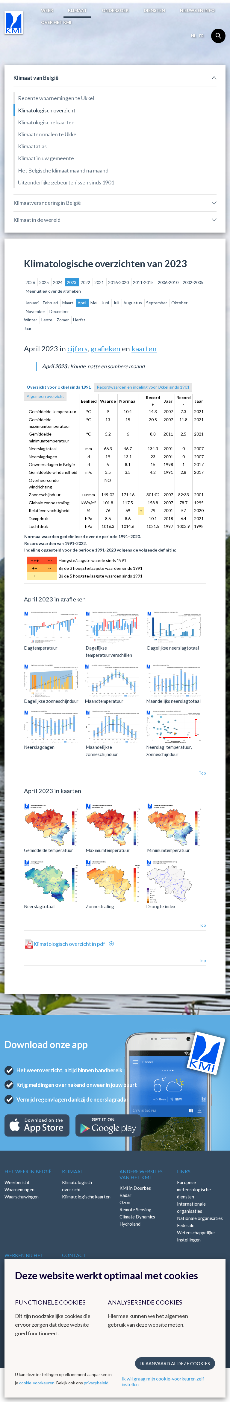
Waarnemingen (19, 1189)
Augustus (133, 302)
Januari (32, 302)
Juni (106, 302)
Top (202, 772)
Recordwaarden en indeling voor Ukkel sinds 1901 (143, 387)
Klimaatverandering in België (47, 202)
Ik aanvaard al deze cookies (175, 1363)
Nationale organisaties (200, 1218)
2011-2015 (144, 282)
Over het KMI (56, 22)
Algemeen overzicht (45, 396)
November (36, 311)
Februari (51, 302)
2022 (86, 282)
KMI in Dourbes (135, 1188)
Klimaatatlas (32, 146)
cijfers (77, 348)
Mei (94, 302)
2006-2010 (168, 282)
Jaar (27, 328)
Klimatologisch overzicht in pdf (70, 943)
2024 (58, 282)
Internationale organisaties (191, 1207)
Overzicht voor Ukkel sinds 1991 (59, 387)
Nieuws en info (197, 10)
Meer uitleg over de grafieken (53, 291)
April (82, 302)
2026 (30, 282)
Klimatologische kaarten (46, 122)
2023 (72, 282)
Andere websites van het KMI (141, 1174)
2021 (99, 282)
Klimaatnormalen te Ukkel (48, 134)
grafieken (105, 348)
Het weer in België (28, 1171)
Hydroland (129, 1224)
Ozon (124, 1202)
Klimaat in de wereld (36, 219)
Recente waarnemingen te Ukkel (56, 98)
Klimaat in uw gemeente (46, 158)
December (59, 311)
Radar (125, 1195)
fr (201, 35)
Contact (74, 1255)
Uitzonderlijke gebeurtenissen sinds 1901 (66, 182)
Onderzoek (115, 10)
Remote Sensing (135, 1209)
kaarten (144, 348)
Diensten (154, 10)
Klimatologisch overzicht (46, 110)
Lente (47, 319)
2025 (44, 282)
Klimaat (77, 10)
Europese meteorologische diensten (194, 1189)
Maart (68, 302)
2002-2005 (193, 282)
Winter (31, 319)
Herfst (79, 319)
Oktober (179, 302)
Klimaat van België (35, 77)
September (157, 302)
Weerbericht (17, 1182)
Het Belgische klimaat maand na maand (63, 170)
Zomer (63, 319)
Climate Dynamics (137, 1216)
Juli (116, 302)
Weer (47, 10)
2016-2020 (119, 282)
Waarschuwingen (21, 1196)
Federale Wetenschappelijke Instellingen (196, 1232)
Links (183, 1171)
